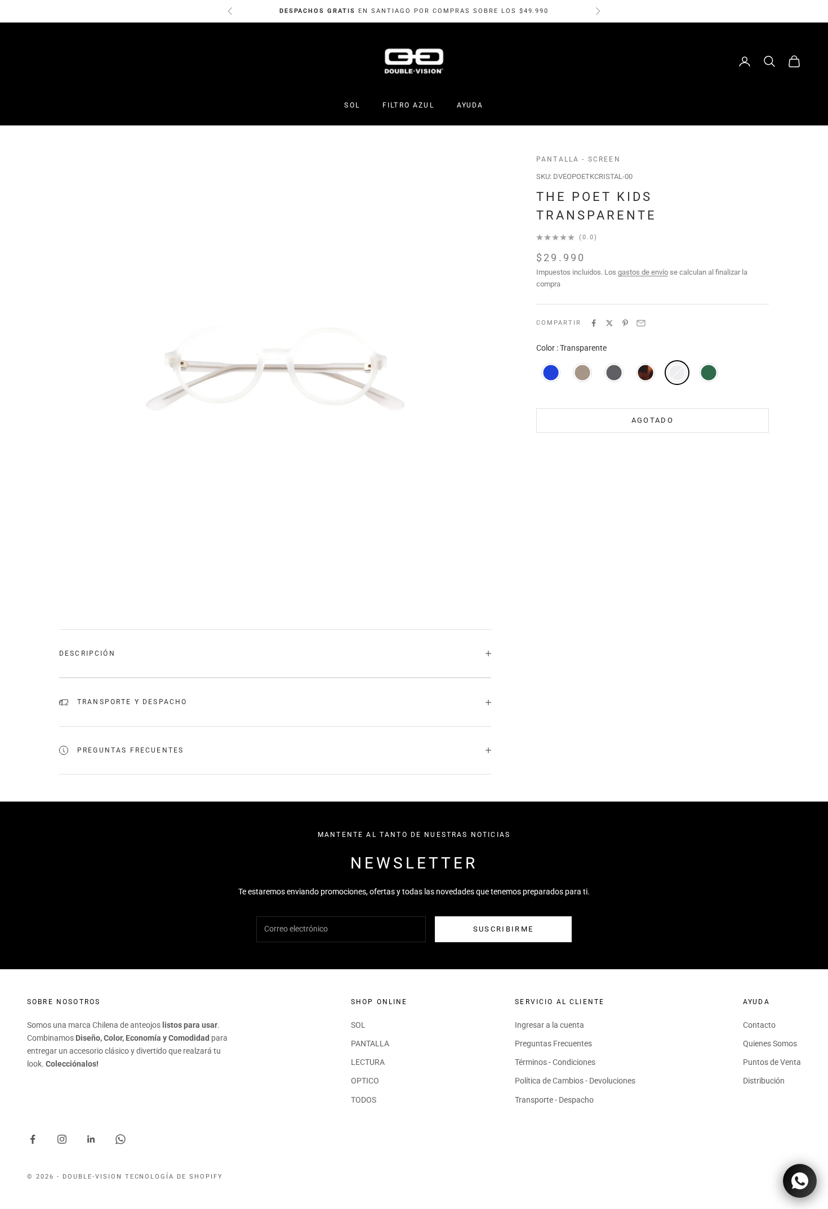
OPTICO (365, 1080)
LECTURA (368, 1062)
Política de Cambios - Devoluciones (575, 1080)
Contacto (759, 1024)
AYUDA (470, 105)
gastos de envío (643, 272)
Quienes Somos (770, 1043)
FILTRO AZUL (408, 105)
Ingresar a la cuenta (549, 1024)
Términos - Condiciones (555, 1062)
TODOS (363, 1099)
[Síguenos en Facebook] (32, 1139)
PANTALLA (370, 1043)
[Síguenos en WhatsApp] (120, 1139)
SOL (351, 105)
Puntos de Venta (772, 1062)
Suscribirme (503, 929)
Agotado (652, 420)
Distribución (764, 1080)
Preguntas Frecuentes (553, 1043)
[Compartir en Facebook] (593, 323)
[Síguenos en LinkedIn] (91, 1139)
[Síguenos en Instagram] (62, 1139)
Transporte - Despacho (554, 1099)
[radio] (549, 372)
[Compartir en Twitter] (609, 323)
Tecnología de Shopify (174, 1176)
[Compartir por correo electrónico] (641, 323)
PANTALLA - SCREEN (578, 159)
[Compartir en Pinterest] (625, 323)
